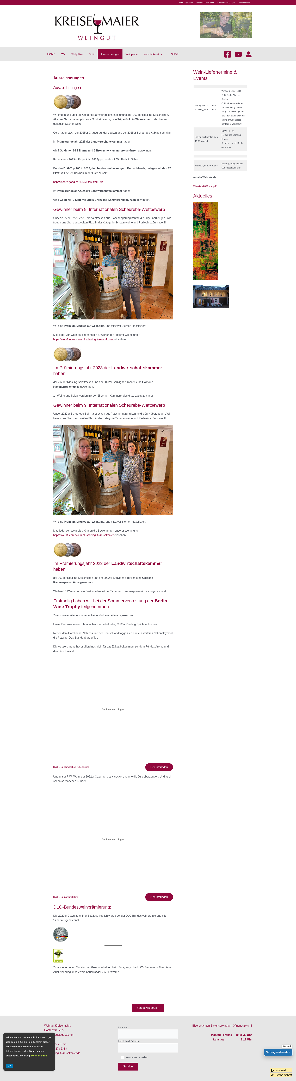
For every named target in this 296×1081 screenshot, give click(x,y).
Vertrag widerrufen (148, 1007)
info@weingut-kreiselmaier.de (62, 1053)
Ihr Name (123, 1027)
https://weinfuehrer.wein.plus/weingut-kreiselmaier (83, 339)
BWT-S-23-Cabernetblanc (65, 897)
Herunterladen (159, 767)
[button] (160, 54)
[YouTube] (238, 54)
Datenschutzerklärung (205, 2)
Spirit (92, 54)
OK (9, 1066)
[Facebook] (227, 54)
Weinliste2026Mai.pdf (205, 186)
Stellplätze (77, 54)
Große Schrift (284, 1075)
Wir (63, 54)
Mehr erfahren (39, 1055)
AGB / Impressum (186, 2)
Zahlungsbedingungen (226, 2)
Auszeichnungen (110, 54)
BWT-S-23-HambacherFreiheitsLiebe (71, 767)
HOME (51, 54)
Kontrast (281, 1070)
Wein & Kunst (151, 54)
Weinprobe (132, 54)
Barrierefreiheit (244, 2)
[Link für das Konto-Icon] (248, 54)
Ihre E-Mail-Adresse (129, 1041)
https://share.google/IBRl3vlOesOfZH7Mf (78, 182)
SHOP (174, 54)
